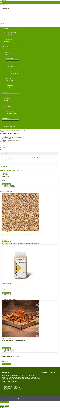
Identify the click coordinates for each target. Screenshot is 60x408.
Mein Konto (16, 383)
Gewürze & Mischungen (9, 124)
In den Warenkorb (6, 363)
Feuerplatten (7, 52)
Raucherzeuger (7, 108)
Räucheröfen (5, 28)
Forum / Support (17, 387)
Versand (3, 147)
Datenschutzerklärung (8, 388)
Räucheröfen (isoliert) (9, 34)
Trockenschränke (8, 39)
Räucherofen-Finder (9, 44)
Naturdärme (5, 92)
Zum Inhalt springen (3, 0)
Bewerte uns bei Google (18, 389)
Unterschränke (7, 41)
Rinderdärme (7, 100)
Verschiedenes (5, 118)
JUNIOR (9, 64)
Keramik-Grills (9, 58)
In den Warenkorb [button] (6, 184)
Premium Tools (9, 85)
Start (1, 130)
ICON (9, 61)
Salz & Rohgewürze (8, 121)
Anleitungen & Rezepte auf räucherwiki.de (26, 398)
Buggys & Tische (9, 78)
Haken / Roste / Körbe (9, 111)
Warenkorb (16, 385)
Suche (1, 23)
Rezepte (15, 386)
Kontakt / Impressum (7, 383)
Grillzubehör (9, 82)
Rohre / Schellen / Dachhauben (11, 115)
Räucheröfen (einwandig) (10, 32)
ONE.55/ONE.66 (11, 66)
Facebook (16, 388)
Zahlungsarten (6, 387)
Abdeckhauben (9, 80)
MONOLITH (6, 54)
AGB (5, 385)
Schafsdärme (7, 98)
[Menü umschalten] (10, 30)
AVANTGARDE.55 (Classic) (13, 71)
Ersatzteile (8, 87)
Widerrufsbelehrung (7, 389)
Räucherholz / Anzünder (10, 126)
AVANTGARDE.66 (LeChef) (13, 73)
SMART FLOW (10, 75)
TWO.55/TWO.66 (11, 68)
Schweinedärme (7, 95)
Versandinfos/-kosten (8, 386)
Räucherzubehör (6, 102)
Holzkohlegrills (8, 49)
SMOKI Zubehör (7, 106)
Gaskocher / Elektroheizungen (11, 113)
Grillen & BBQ (5, 46)
